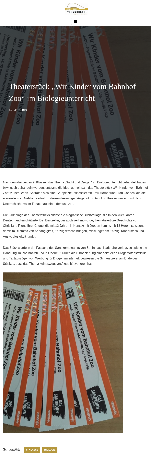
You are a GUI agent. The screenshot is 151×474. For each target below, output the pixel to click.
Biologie (49, 449)
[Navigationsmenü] (75, 21)
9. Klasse (32, 449)
